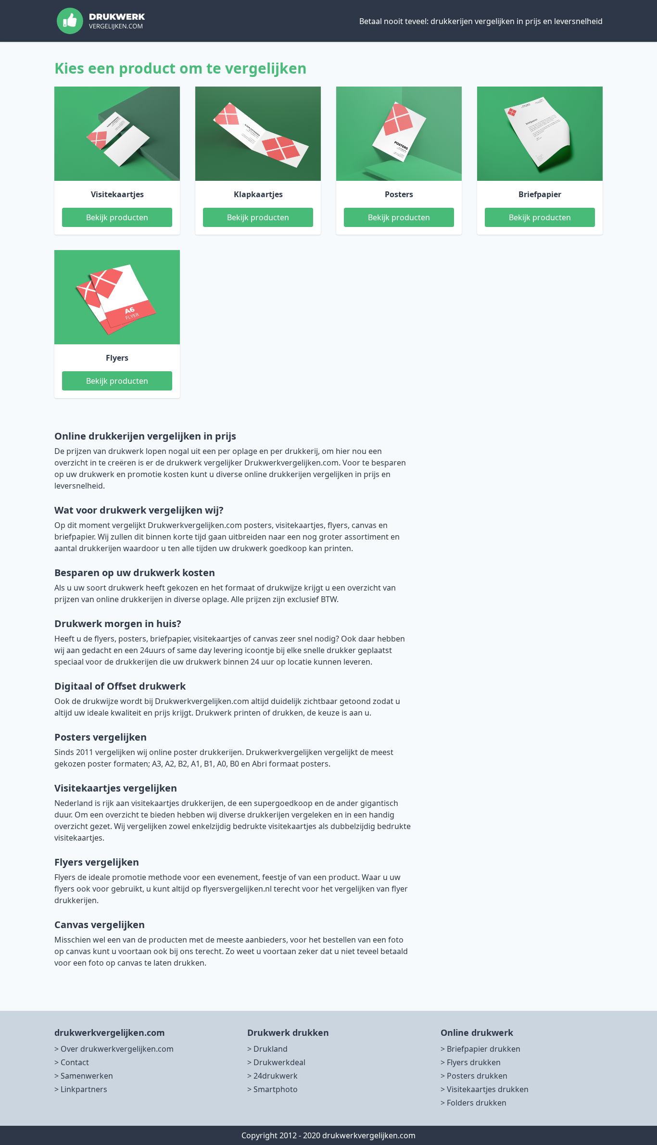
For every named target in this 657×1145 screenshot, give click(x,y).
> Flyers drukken (471, 1062)
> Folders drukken (473, 1102)
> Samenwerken (83, 1075)
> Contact (71, 1062)
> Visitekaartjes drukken (485, 1089)
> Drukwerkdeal (276, 1062)
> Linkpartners (80, 1089)
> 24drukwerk (272, 1075)
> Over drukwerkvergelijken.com (114, 1049)
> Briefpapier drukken (480, 1049)
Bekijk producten (117, 217)
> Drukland (267, 1049)
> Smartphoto (272, 1089)
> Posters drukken (474, 1075)
